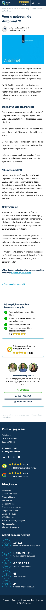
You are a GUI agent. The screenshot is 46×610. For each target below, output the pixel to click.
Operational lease (9, 493)
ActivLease (6, 490)
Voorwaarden (28, 600)
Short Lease (7, 500)
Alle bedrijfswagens (10, 527)
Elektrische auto (9, 513)
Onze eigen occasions (11, 507)
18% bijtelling (8, 517)
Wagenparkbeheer (10, 510)
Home (4, 8)
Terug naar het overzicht (14, 284)
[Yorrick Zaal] (23, 367)
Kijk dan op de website (21, 272)
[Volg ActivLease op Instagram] (14, 457)
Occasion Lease (8, 503)
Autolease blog (24, 8)
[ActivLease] (6, 3)
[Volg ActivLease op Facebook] (9, 457)
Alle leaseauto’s (8, 524)
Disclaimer (16, 600)
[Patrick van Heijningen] (12, 367)
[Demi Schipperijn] (33, 367)
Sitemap (39, 600)
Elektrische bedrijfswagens (13, 520)
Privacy (6, 600)
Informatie (12, 8)
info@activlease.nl (13, 451)
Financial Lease (8, 497)
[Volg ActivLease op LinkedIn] (4, 457)
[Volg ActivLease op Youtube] (19, 457)
